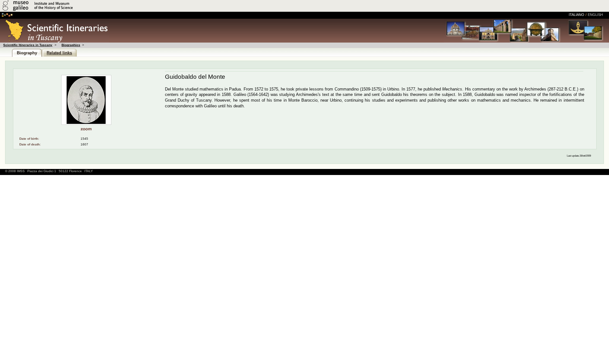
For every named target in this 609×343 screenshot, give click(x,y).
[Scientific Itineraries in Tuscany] (54, 41)
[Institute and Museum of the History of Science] (75, 10)
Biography (27, 52)
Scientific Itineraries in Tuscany (27, 45)
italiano (576, 15)
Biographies (71, 45)
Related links (59, 52)
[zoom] (86, 128)
